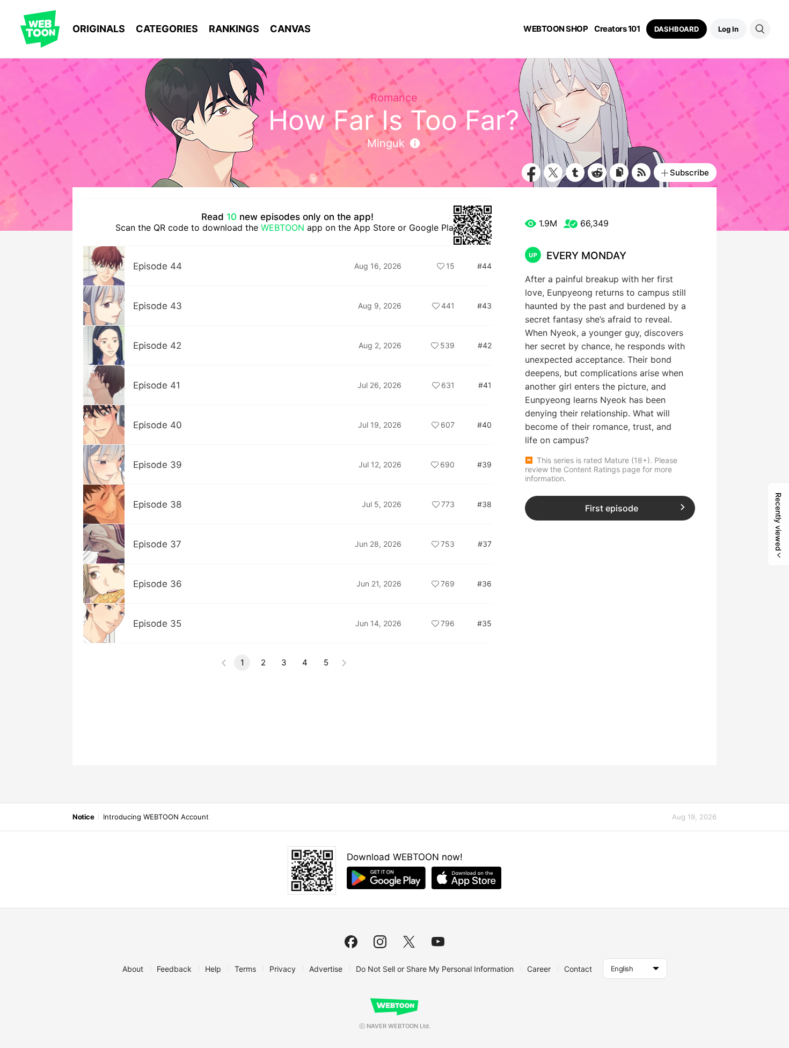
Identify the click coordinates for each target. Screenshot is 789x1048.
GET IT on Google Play (386, 878)
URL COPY (619, 172)
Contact (578, 968)
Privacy (282, 968)
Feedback (174, 968)
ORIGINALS (98, 28)
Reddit (597, 172)
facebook (351, 941)
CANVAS (290, 28)
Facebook (531, 172)
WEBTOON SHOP (555, 29)
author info (415, 143)
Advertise (325, 968)
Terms (245, 968)
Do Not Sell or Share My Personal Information (435, 968)
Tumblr (575, 172)
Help (213, 968)
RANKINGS (234, 28)
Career (539, 968)
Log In (728, 29)
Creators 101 (617, 29)
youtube (438, 941)
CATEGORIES (167, 28)
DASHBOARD (676, 29)
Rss (641, 172)
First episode (611, 508)
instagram (380, 941)
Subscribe (689, 172)
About (132, 968)
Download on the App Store (466, 878)
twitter (409, 941)
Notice (83, 816)
